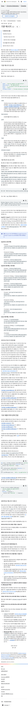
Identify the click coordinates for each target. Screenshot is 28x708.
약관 (2, 701)
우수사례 (3, 679)
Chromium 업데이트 (5, 677)
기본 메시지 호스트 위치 (20, 565)
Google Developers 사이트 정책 (7, 657)
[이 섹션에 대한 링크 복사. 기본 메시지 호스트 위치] (15, 160)
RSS (2, 696)
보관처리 (3, 681)
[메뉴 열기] (2, 1)
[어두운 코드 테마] (24, 80)
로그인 (25, 1)
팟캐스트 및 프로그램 (5, 683)
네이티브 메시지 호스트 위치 (9, 591)
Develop (23, 6)
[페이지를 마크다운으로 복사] (17, 27)
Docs (2, 6)
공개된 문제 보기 (4, 671)
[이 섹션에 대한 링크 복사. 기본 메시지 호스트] (15, 65)
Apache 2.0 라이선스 (5, 656)
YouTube (3, 691)
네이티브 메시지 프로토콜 (21, 614)
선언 (18, 435)
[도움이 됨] (9, 23)
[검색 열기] (19, 1)
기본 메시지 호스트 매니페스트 (9, 371)
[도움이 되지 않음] (11, 23)
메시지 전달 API (14, 50)
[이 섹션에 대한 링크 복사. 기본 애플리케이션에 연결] (19, 415)
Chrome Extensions (13, 6)
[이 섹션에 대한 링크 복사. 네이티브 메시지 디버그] (18, 501)
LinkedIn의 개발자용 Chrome (7, 693)
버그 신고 (3, 669)
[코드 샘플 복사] (26, 80)
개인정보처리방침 (7, 701)
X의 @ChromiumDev (5, 689)
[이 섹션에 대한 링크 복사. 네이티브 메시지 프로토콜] (16, 340)
